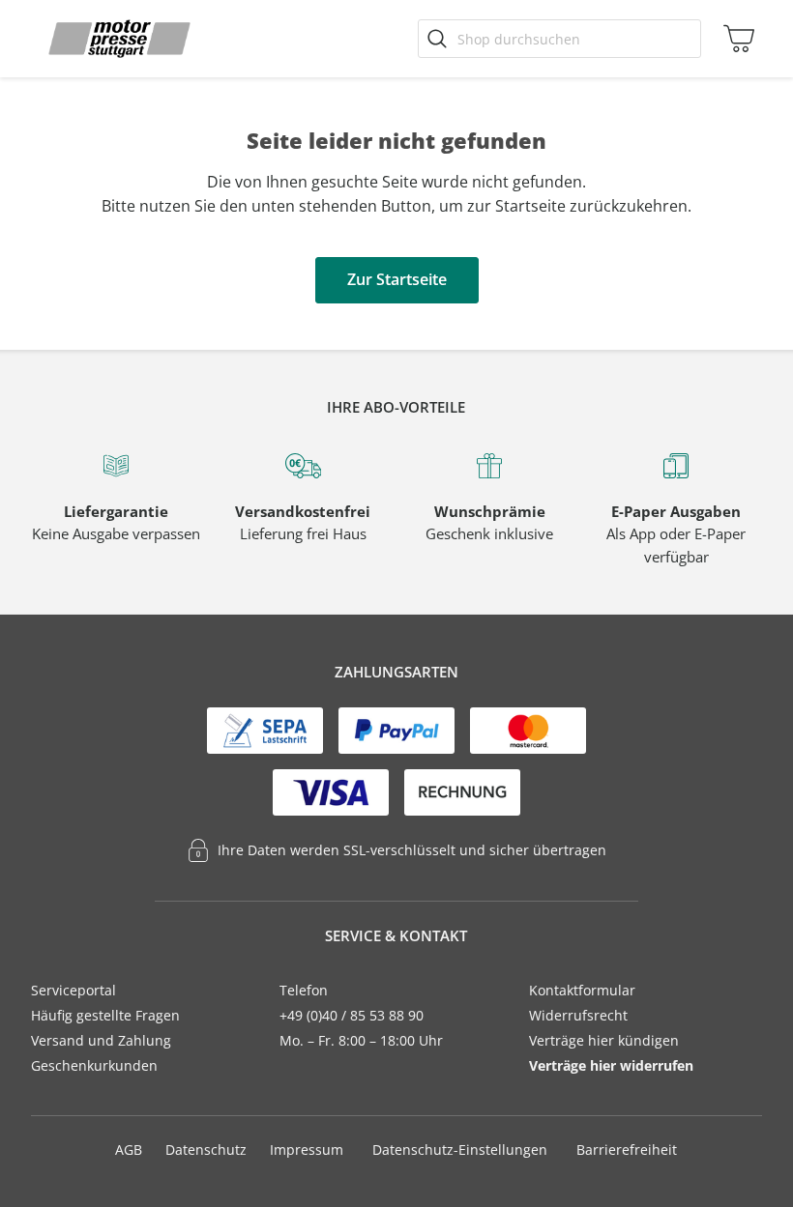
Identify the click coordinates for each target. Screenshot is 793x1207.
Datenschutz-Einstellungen (459, 1150)
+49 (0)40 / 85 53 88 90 (351, 1015)
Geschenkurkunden (94, 1065)
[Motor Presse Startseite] (119, 38)
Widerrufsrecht (578, 1015)
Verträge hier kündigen (604, 1040)
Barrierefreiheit (626, 1149)
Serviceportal (73, 990)
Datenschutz (206, 1149)
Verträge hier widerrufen (611, 1065)
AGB (128, 1149)
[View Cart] (734, 38)
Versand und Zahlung (101, 1040)
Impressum (306, 1149)
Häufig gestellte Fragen (105, 1015)
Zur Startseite (397, 279)
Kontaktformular (582, 990)
